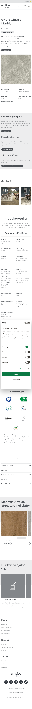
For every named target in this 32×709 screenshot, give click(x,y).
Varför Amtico (5, 664)
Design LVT (4, 624)
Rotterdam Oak (6, 540)
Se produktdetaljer (7, 102)
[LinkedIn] (21, 682)
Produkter (9, 11)
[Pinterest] (26, 682)
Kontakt (3, 661)
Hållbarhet (4, 667)
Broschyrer (4, 644)
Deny (16, 385)
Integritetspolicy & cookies (16, 688)
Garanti (3, 650)
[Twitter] (16, 682)
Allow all (16, 374)
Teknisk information (7, 647)
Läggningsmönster (6, 627)
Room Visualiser (5, 630)
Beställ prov (6, 50)
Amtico (3, 11)
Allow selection (16, 379)
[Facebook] (6, 682)
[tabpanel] (16, 465)
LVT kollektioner (5, 633)
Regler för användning (16, 692)
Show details (23, 369)
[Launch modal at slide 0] (17, 189)
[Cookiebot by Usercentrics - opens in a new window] (23, 323)
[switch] (27, 352)
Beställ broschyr (7, 149)
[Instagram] (11, 682)
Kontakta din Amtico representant (12, 166)
